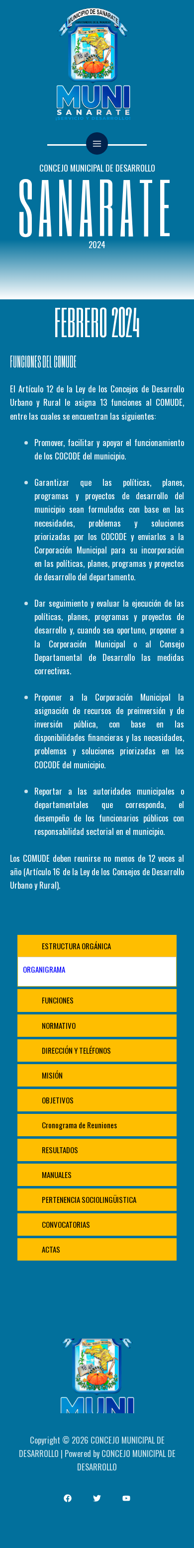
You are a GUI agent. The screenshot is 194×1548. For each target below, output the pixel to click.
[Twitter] (97, 1498)
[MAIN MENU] (97, 143)
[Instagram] (126, 1498)
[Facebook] (68, 1498)
